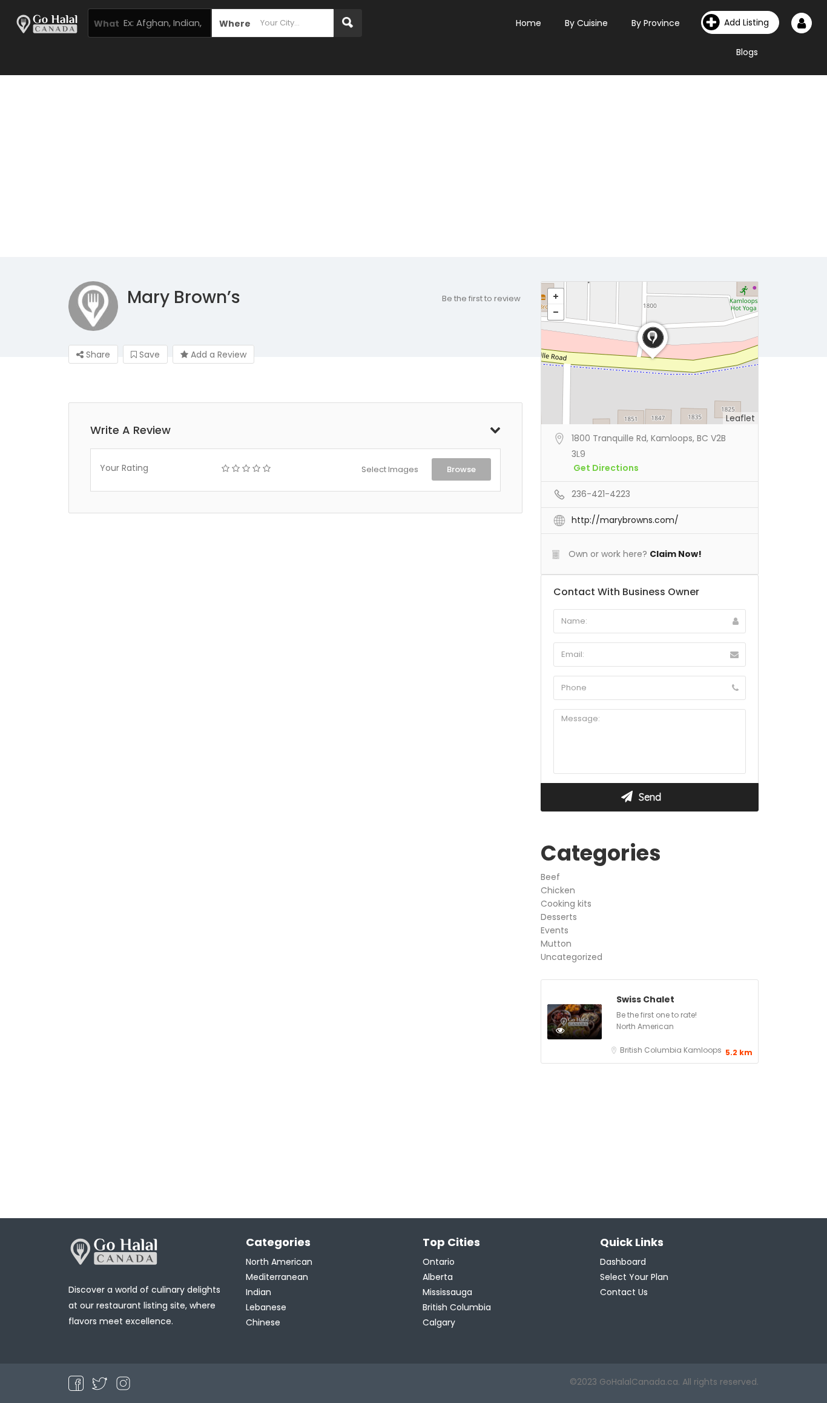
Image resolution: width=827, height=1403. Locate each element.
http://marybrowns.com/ (625, 520)
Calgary (439, 1322)
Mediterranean (277, 1277)
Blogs (747, 52)
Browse (461, 469)
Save (148, 354)
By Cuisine (586, 23)
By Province (655, 23)
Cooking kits (566, 904)
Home (528, 23)
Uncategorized (571, 957)
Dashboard (623, 1262)
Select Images (389, 469)
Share (97, 354)
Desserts (559, 917)
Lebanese (266, 1307)
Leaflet (740, 418)
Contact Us (624, 1292)
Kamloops (703, 1050)
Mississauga (447, 1292)
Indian (258, 1292)
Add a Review (217, 354)
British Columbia (652, 1050)
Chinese (263, 1322)
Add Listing (746, 22)
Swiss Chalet (645, 999)
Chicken (558, 890)
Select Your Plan (634, 1277)
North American (645, 1026)
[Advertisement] (413, 166)
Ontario (439, 1262)
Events (554, 930)
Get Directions (606, 468)
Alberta (438, 1277)
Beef (550, 877)
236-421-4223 (601, 494)
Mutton (556, 944)
